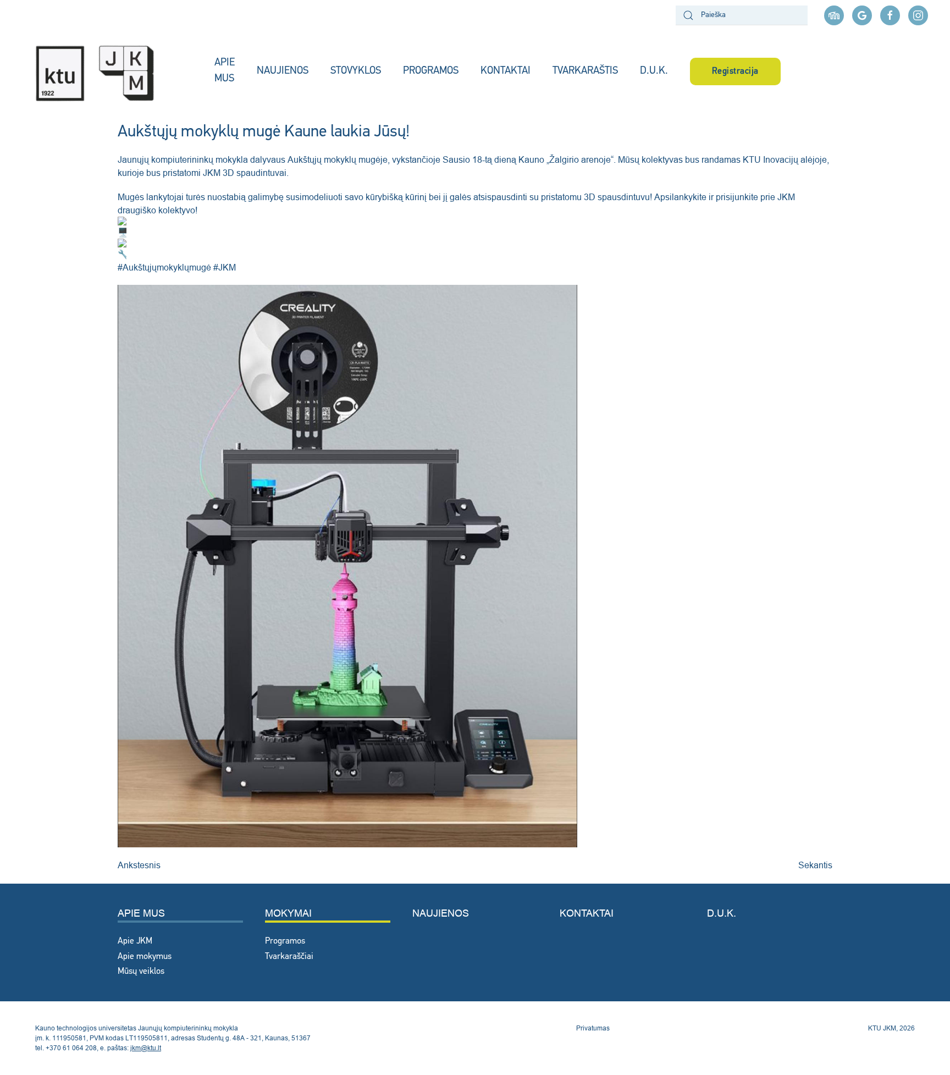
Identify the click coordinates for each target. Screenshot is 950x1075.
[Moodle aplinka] (834, 15)
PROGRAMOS (431, 71)
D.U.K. (654, 71)
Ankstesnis (139, 865)
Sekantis (815, 865)
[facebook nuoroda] (890, 15)
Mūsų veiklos (141, 971)
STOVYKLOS (355, 71)
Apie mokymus (145, 956)
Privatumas (593, 1028)
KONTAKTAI (505, 71)
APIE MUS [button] (224, 71)
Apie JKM (135, 941)
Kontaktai (587, 913)
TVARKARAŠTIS (585, 71)
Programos (285, 941)
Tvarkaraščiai (289, 956)
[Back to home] (107, 71)
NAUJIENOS (282, 71)
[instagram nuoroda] (918, 15)
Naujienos (440, 913)
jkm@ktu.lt (145, 1048)
